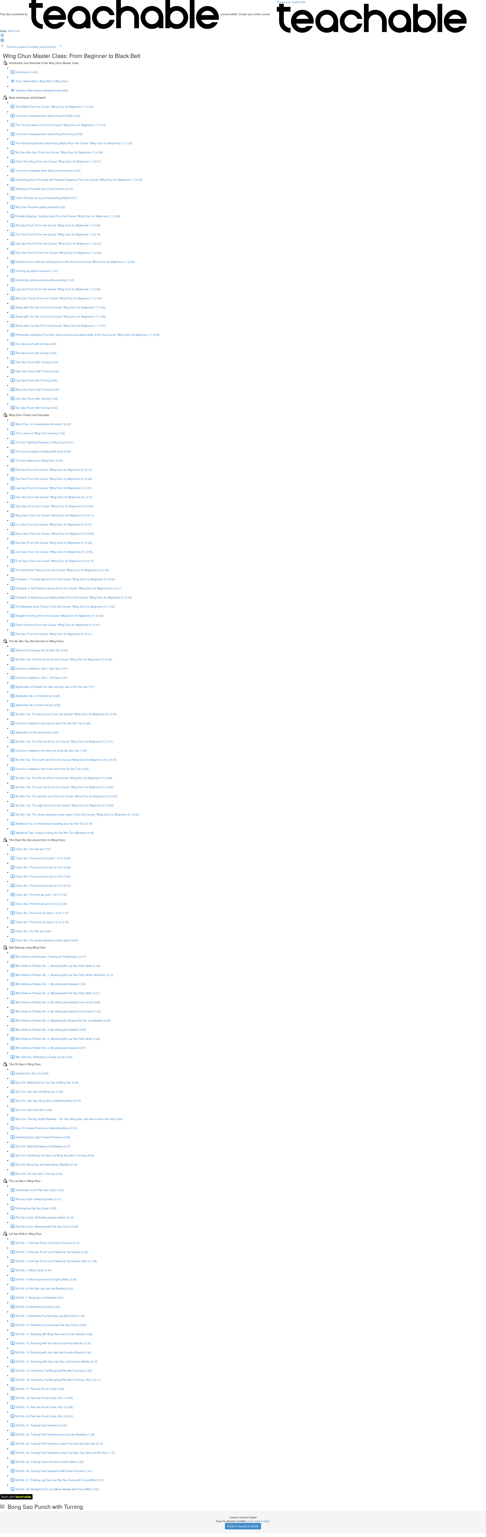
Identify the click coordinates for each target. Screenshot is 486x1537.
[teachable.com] (124, 14)
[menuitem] (2, 41)
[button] (2, 36)
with (291, 2)
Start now (13, 31)
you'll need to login (258, 1521)
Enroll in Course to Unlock (243, 1526)
